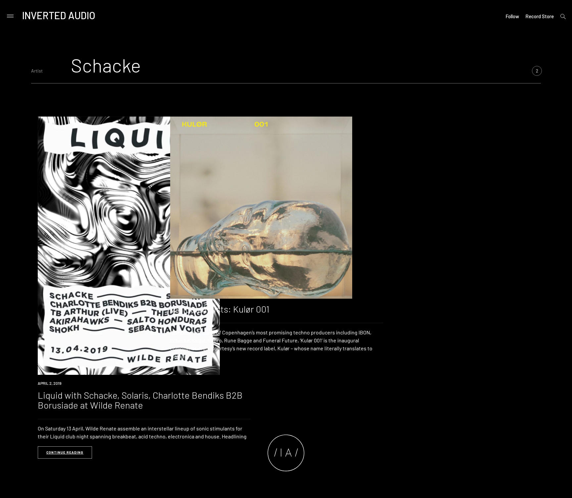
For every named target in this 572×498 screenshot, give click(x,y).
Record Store (539, 16)
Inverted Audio (58, 15)
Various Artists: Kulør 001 (219, 309)
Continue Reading (64, 452)
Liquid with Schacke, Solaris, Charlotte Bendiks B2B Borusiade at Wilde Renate (140, 400)
